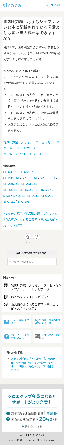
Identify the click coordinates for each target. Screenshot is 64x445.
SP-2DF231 (29, 183)
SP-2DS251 (11, 183)
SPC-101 (23, 201)
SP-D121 (19, 195)
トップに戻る (53, 5)
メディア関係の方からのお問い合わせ (33, 358)
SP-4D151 (26, 189)
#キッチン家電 (13, 213)
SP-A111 (33, 195)
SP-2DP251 (29, 178)
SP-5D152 (26, 172)
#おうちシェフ (50, 213)
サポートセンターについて (32, 435)
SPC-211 (47, 195)
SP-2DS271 (47, 178)
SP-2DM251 (11, 178)
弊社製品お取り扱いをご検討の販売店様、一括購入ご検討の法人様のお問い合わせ (33, 366)
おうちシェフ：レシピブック (22, 154)
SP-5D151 (10, 172)
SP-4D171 (42, 189)
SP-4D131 (10, 189)
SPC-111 (9, 201)
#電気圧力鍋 (31, 213)
